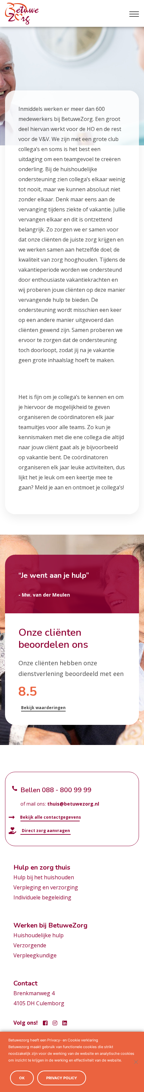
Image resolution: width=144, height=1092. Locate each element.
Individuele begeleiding (42, 897)
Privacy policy (61, 1078)
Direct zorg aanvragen (45, 830)
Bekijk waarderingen (43, 707)
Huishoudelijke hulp (38, 935)
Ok (22, 1078)
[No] (135, 1062)
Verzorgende (29, 945)
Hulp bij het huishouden (43, 877)
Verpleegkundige (35, 955)
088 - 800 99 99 (66, 790)
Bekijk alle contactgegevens (50, 817)
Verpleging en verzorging (45, 887)
